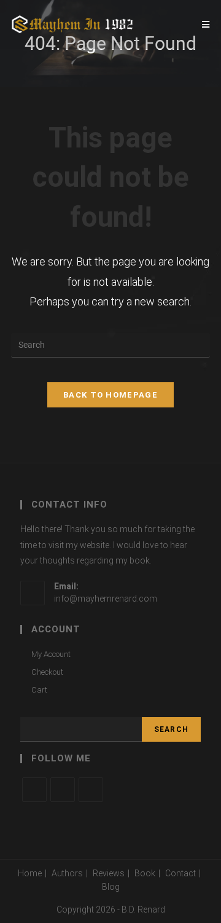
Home (30, 873)
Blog (111, 887)
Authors (67, 873)
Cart (39, 689)
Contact (180, 873)
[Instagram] (91, 789)
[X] (34, 789)
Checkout (47, 672)
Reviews (109, 873)
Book (144, 873)
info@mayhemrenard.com (105, 598)
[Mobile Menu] (206, 24)
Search (171, 729)
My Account (51, 654)
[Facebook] (62, 789)
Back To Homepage (110, 394)
